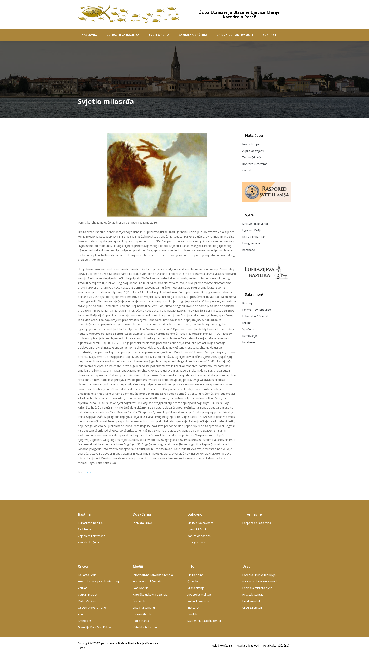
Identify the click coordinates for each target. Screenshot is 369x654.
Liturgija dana (251, 243)
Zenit (81, 614)
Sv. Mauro (84, 529)
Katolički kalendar (198, 601)
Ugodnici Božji (251, 230)
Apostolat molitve (199, 594)
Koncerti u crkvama (254, 164)
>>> (88, 472)
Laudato (192, 614)
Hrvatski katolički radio (147, 581)
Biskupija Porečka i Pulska (94, 627)
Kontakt (269, 35)
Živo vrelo (139, 601)
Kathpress (85, 620)
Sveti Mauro (159, 35)
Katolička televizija (145, 627)
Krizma (246, 323)
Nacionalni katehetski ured (259, 581)
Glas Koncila (140, 588)
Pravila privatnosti (247, 645)
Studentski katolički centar (204, 620)
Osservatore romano (92, 607)
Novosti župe (251, 144)
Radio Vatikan (87, 601)
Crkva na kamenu (144, 607)
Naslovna (89, 35)
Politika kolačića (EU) (276, 645)
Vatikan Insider (87, 594)
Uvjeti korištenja (222, 645)
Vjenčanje (248, 329)
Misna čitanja (195, 588)
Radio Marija (141, 620)
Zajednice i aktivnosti (235, 35)
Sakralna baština (193, 35)
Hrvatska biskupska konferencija (99, 581)
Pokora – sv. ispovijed (256, 309)
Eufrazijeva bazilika (123, 35)
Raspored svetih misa (256, 523)
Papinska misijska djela (257, 588)
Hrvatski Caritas (252, 594)
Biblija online (195, 575)
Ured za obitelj (252, 607)
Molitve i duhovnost (255, 223)
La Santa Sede (87, 575)
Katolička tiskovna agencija (150, 594)
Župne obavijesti (253, 151)
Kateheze (248, 250)
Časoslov (193, 581)
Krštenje (247, 303)
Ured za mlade (252, 601)
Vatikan (82, 588)
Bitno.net (193, 607)
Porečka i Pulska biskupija (259, 575)
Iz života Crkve (142, 523)
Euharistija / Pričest (255, 316)
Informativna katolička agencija (153, 575)
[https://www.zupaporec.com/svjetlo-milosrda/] (157, 175)
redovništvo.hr (142, 614)
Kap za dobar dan (253, 237)
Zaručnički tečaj (252, 157)
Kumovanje (249, 336)
